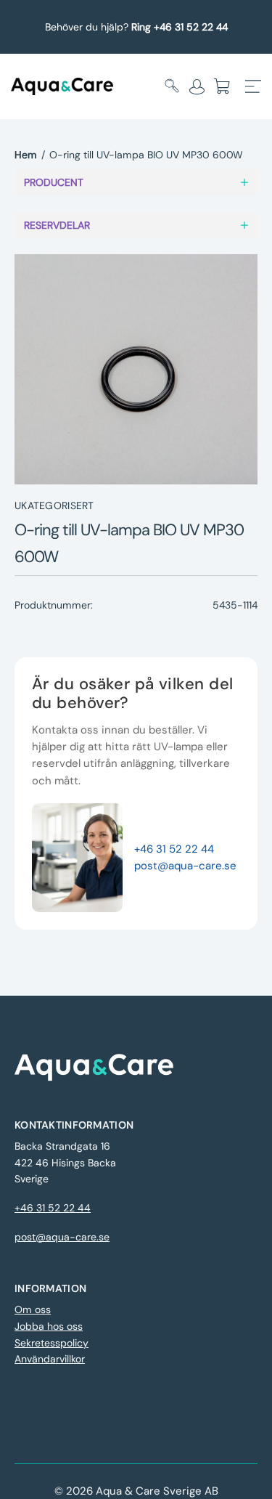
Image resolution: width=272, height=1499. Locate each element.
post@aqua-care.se (185, 865)
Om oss (33, 1309)
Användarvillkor (50, 1358)
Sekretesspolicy (51, 1342)
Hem (26, 154)
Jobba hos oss (49, 1326)
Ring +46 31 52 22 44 (179, 26)
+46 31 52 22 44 (174, 849)
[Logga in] (197, 86)
